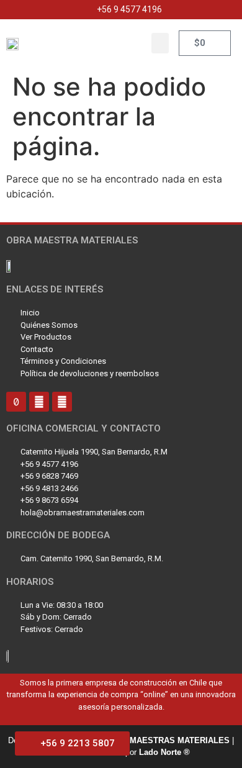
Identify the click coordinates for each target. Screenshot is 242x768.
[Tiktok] (16, 402)
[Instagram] (39, 402)
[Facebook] (62, 402)
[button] (160, 43)
